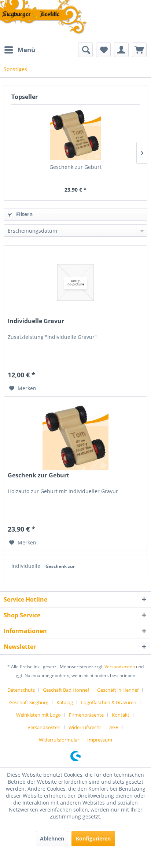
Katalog (64, 702)
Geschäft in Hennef (118, 690)
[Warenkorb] (139, 49)
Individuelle (26, 565)
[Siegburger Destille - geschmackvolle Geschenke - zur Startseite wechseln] (43, 17)
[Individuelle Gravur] (75, 282)
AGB (113, 727)
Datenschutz (21, 690)
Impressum (99, 739)
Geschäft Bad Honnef (66, 690)
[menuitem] (19, 49)
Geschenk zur (60, 566)
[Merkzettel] (103, 49)
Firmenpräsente (86, 715)
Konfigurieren (93, 838)
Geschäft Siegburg (28, 702)
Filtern (24, 214)
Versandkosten (119, 667)
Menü (26, 49)
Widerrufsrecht (85, 727)
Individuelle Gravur (36, 321)
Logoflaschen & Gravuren (108, 702)
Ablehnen (52, 838)
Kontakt (120, 715)
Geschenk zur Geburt (75, 166)
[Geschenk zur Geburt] (75, 134)
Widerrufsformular (59, 739)
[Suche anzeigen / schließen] (85, 49)
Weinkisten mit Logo (38, 715)
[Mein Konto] (121, 49)
